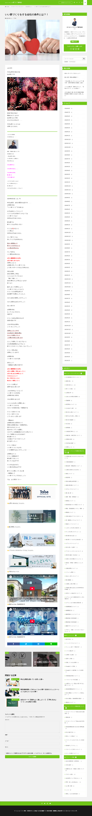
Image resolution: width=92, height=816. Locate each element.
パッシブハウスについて (72, 643)
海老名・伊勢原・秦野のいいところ (74, 563)
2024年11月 (69, 189)
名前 (6, 734)
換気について (70, 473)
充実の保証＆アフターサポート (74, 516)
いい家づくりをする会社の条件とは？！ (42, 6)
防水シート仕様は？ (71, 736)
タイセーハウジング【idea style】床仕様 (74, 721)
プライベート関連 (71, 757)
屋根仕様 (69, 717)
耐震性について (70, 500)
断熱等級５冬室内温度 (72, 618)
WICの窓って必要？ (71, 547)
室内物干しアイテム (71, 745)
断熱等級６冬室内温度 (72, 622)
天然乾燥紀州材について (72, 675)
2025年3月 (68, 174)
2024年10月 (69, 193)
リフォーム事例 (70, 572)
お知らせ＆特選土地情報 (73, 396)
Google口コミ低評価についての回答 (74, 671)
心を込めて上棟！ (71, 408)
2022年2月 (68, 317)
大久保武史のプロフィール (73, 377)
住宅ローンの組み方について (74, 593)
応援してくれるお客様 (72, 662)
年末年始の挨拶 (70, 443)
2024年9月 (68, 197)
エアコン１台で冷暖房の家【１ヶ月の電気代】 (74, 597)
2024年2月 (68, 224)
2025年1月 (68, 182)
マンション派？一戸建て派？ (73, 647)
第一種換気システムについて (73, 520)
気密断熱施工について (72, 606)
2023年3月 (68, 267)
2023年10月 (69, 240)
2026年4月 (68, 123)
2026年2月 (68, 131)
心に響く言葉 (70, 786)
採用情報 (69, 427)
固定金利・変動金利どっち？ (73, 465)
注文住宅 (66, 61)
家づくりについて (71, 635)
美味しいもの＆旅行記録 (72, 793)
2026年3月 (68, 127)
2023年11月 (69, 236)
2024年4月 (68, 217)
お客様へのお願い (71, 654)
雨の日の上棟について (72, 412)
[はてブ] (38, 643)
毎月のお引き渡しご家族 (73, 416)
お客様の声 (69, 392)
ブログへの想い (70, 774)
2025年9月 (68, 151)
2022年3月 (68, 314)
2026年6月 (68, 116)
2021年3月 (68, 356)
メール (7, 740)
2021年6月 (68, 348)
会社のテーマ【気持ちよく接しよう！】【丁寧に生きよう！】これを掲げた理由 (38, 701)
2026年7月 (68, 112)
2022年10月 (69, 286)
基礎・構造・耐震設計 (72, 496)
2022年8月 (68, 294)
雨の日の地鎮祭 (70, 419)
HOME (7, 6)
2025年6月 (68, 162)
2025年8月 (68, 155)
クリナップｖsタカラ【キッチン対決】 (75, 740)
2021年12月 (69, 325)
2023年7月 (68, 252)
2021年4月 (68, 352)
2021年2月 (68, 360)
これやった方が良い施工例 (73, 527)
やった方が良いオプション (73, 531)
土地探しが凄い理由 (71, 583)
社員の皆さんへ (29, 6)
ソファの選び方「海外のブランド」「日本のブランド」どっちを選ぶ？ (74, 87)
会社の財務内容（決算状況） (73, 761)
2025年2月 (68, 178)
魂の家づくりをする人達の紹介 (74, 539)
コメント (7, 719)
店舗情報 (69, 400)
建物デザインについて (72, 625)
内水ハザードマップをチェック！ (73, 73)
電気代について (70, 702)
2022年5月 (68, 306)
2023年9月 (68, 244)
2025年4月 (68, 170)
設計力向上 (69, 639)
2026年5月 (68, 120)
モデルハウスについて (72, 489)
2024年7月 (68, 205)
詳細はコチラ (74, 41)
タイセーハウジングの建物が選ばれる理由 (74, 451)
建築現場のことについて (72, 614)
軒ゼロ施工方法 (70, 732)
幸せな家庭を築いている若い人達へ (31, 679)
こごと (68, 789)
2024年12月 (69, 186)
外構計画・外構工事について (73, 435)
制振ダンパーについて (72, 524)
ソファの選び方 (70, 650)
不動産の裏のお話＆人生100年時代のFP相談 (74, 588)
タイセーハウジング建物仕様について (75, 707)
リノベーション (72, 61)
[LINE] (51, 643)
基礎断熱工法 (70, 610)
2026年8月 (68, 108)
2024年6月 (68, 209)
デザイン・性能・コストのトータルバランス (74, 630)
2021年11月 (69, 329)
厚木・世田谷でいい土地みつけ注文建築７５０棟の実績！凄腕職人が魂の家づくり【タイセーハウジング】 (50, 810)
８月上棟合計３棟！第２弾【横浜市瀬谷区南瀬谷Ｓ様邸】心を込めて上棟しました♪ (74, 94)
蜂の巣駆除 (69, 580)
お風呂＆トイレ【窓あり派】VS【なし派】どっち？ (74, 684)
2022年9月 (68, 290)
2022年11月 (69, 283)
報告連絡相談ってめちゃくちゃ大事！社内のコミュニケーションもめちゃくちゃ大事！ (39, 690)
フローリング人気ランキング (73, 749)
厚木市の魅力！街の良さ (72, 555)
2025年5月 (68, 166)
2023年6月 (68, 255)
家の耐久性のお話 (71, 535)
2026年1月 (68, 135)
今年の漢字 (69, 765)
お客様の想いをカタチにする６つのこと (74, 457)
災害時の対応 (70, 439)
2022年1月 (68, 321)
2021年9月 (68, 337)
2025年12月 (69, 139)
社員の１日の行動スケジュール (74, 558)
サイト (6, 747)
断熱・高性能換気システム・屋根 (75, 508)
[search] (84, 58)
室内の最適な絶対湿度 (72, 481)
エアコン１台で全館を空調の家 (74, 602)
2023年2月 (68, 271)
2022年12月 (69, 279)
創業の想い (69, 381)
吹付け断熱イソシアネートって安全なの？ (74, 693)
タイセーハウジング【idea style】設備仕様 (74, 712)
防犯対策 (69, 477)
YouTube (69, 423)
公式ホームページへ (66, 2)
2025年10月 (69, 147)
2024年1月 (68, 228)
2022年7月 (68, 298)
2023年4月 (68, 263)
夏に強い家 (69, 493)
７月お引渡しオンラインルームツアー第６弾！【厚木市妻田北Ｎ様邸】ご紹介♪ (74, 81)
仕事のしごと (70, 447)
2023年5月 (68, 259)
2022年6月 (68, 302)
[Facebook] (13, 643)
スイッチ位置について (72, 753)
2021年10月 (69, 333)
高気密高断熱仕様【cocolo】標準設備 (75, 727)
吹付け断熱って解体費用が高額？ (75, 698)
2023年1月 (68, 275)
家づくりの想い (70, 388)
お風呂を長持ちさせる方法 (73, 469)
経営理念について (71, 404)
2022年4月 (68, 310)
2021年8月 (68, 341)
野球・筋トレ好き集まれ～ (73, 782)
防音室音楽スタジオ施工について (75, 504)
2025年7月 (68, 158)
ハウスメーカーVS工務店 (72, 679)
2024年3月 (68, 220)
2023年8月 (68, 248)
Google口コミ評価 (71, 666)
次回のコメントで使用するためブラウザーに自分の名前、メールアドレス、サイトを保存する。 (29, 753)
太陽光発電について (71, 568)
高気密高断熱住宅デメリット (73, 689)
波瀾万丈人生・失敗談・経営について (74, 769)
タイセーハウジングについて (17, 6)
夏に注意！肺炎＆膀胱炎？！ (72, 77)
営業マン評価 (70, 658)
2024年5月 (68, 213)
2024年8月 (68, 201)
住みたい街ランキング (72, 576)
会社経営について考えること (74, 778)
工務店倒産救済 (70, 462)
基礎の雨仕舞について (72, 485)
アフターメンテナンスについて (74, 551)
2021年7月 (68, 345)
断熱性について (70, 512)
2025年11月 (69, 143)
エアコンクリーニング (72, 543)
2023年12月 (69, 232)
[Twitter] (26, 643)
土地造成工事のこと (71, 431)
